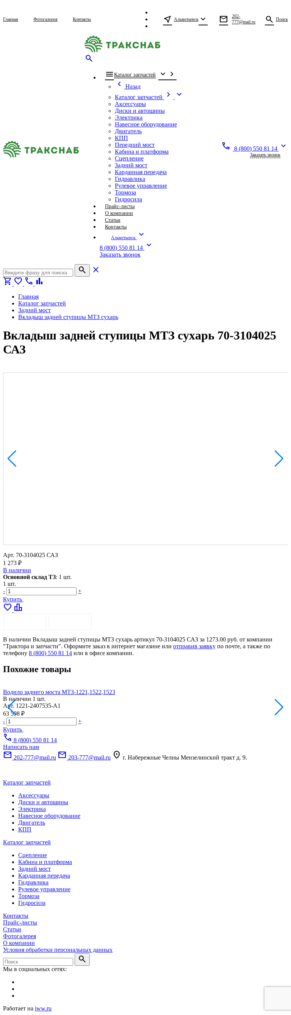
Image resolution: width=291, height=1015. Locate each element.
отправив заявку (194, 646)
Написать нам (21, 747)
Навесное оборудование (49, 816)
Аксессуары (33, 795)
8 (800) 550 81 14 (50, 653)
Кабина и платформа (45, 862)
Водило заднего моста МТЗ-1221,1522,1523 (59, 692)
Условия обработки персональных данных (58, 950)
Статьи (12, 929)
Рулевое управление (44, 889)
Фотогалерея (19, 936)
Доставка (70, 622)
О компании (19, 943)
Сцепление (32, 855)
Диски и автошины (43, 802)
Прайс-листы (20, 922)
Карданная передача (44, 875)
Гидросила (31, 903)
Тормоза (28, 896)
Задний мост (34, 869)
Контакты (15, 915)
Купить (13, 599)
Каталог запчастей (27, 782)
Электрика (32, 809)
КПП (24, 829)
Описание (25, 622)
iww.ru (43, 1008)
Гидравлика (33, 882)
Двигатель (31, 822)
